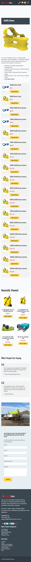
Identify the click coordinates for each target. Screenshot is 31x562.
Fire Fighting (4, 529)
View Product (8, 316)
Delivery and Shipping (6, 544)
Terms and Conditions (6, 545)
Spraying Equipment (6, 532)
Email (5, 450)
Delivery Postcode (8, 461)
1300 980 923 (10, 435)
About (2, 543)
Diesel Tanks (4, 530)
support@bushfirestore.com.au (11, 519)
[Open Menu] (28, 2)
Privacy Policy (4, 547)
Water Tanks (4, 533)
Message (6, 466)
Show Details (14, 91)
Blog (2, 550)
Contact (3, 541)
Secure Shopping (5, 548)
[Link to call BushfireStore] (19, 3)
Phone (6, 455)
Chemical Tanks (5, 535)
